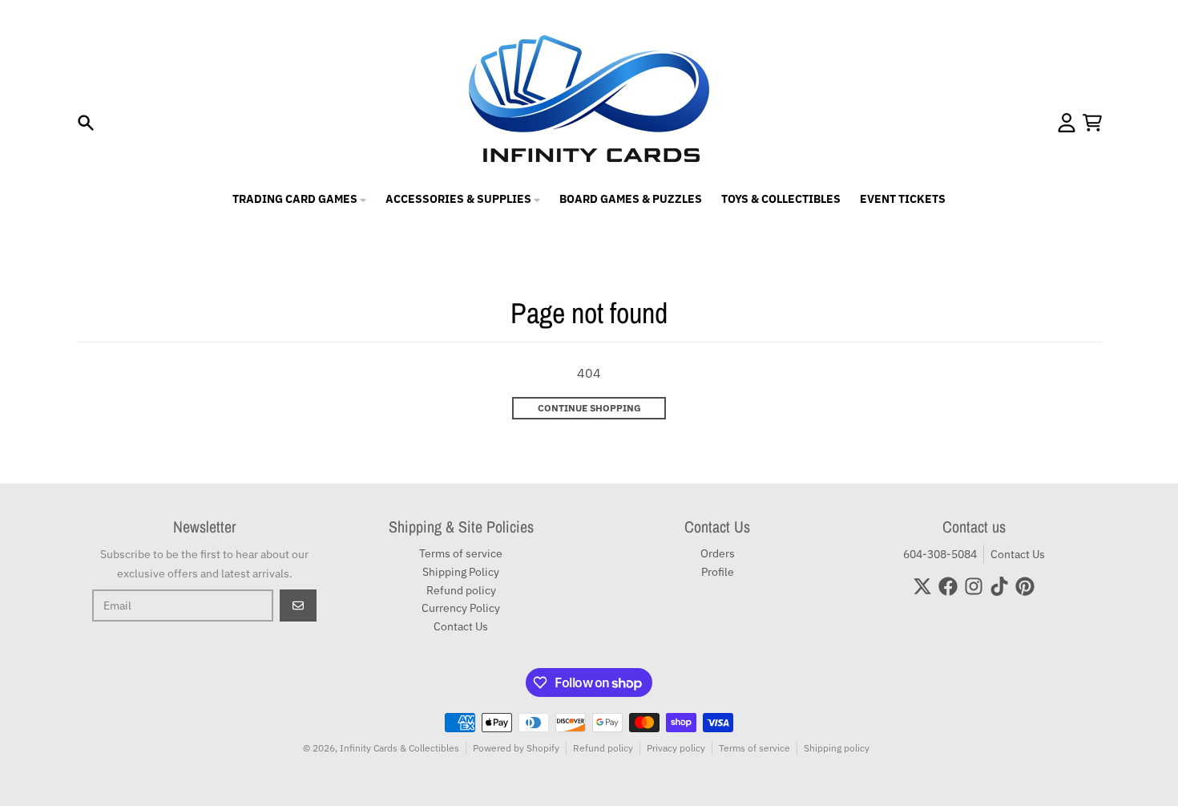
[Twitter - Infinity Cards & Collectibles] (922, 586)
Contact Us (1017, 554)
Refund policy (603, 748)
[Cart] (1092, 122)
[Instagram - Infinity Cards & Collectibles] (973, 586)
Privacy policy (676, 748)
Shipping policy (836, 748)
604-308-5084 (940, 554)
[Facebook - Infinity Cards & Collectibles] (948, 586)
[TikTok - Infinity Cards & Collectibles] (999, 586)
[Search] (85, 122)
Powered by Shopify (516, 748)
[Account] (1066, 122)
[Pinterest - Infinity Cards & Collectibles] (1025, 586)
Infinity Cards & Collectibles (399, 748)
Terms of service (754, 748)
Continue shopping (589, 408)
